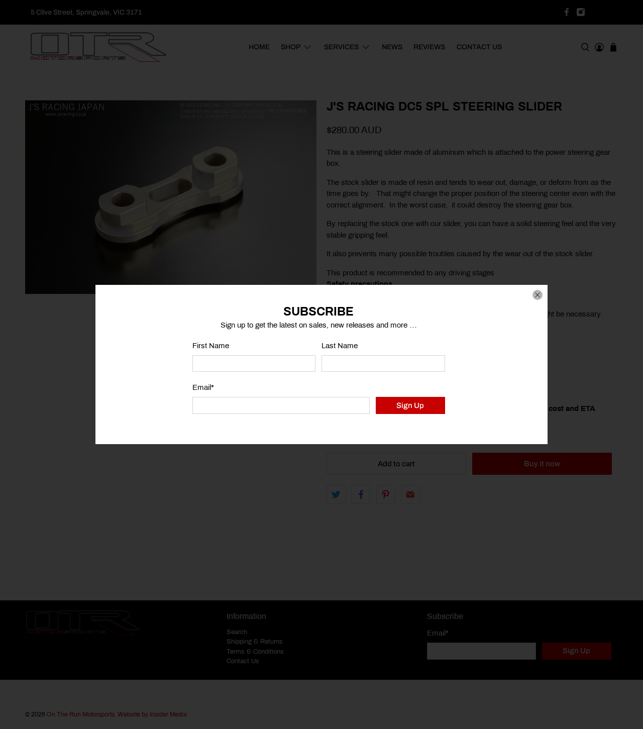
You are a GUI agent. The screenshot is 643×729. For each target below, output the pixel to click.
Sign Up (410, 405)
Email (203, 387)
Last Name (340, 346)
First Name (210, 346)
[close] (537, 295)
